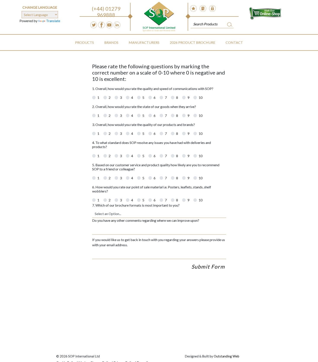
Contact (234, 42)
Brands (111, 42)
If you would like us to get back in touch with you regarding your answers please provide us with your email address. (158, 242)
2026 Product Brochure (192, 42)
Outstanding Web (226, 356)
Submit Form (208, 266)
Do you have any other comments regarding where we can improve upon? (145, 220)
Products (84, 42)
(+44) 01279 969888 (106, 11)
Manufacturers (144, 42)
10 (200, 97)
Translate (53, 21)
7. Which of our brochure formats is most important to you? (136, 205)
